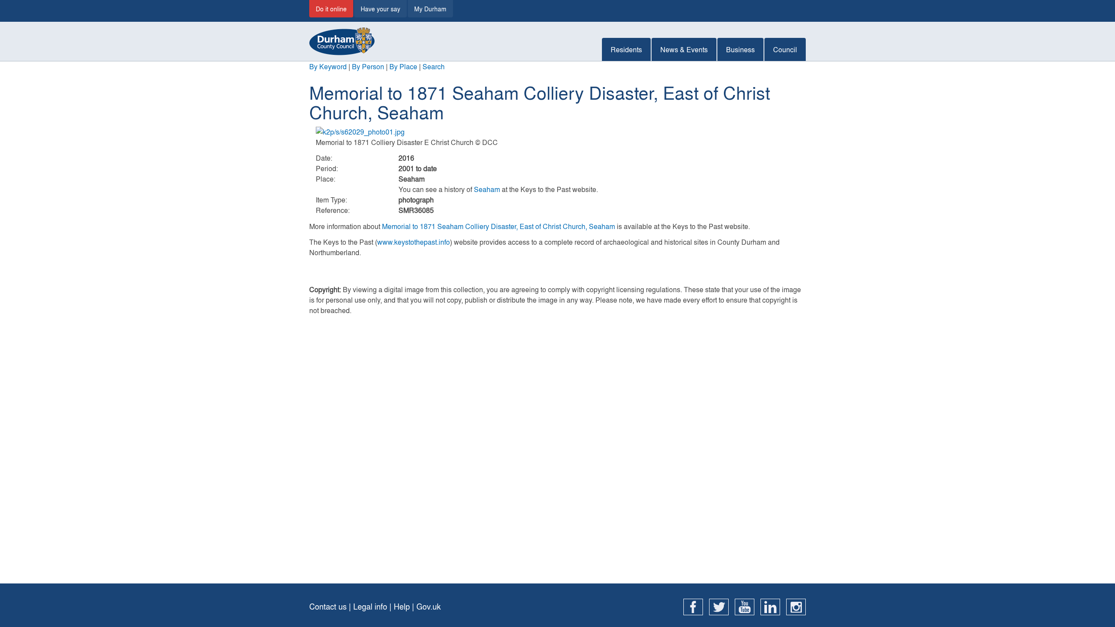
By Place (403, 66)
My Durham (430, 8)
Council (785, 49)
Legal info (370, 606)
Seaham (487, 189)
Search (433, 66)
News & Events (684, 49)
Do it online (331, 8)
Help (402, 606)
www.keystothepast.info (413, 242)
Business (740, 49)
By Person (368, 66)
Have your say (380, 8)
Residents (626, 49)
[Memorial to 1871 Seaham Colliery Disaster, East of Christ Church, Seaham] (557, 132)
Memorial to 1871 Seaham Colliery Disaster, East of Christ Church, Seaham (498, 226)
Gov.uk (428, 606)
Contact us (328, 606)
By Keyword (328, 66)
